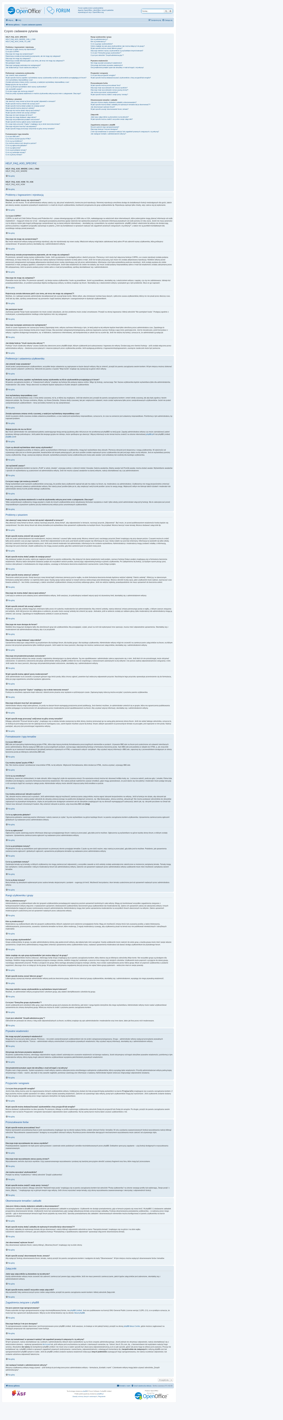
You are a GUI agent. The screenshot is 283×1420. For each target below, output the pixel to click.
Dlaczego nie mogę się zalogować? (18, 58)
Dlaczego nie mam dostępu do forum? (19, 115)
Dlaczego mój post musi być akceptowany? (21, 126)
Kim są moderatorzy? (98, 41)
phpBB (85, 1391)
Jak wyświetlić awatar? (14, 89)
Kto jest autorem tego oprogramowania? (105, 127)
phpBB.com (10, 437)
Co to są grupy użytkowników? (102, 44)
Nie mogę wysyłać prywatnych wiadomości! (106, 63)
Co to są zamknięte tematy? (16, 152)
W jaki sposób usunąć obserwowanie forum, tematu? (109, 109)
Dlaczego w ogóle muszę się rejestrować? (21, 49)
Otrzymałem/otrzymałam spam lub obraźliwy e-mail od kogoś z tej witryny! (117, 67)
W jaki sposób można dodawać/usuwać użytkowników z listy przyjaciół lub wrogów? (121, 78)
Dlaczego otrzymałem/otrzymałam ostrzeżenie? (23, 119)
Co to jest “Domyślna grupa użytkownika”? (106, 53)
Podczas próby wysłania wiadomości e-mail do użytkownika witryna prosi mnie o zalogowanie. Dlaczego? (43, 93)
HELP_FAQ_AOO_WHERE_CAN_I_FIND (21, 39)
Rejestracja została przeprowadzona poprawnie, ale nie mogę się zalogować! (33, 56)
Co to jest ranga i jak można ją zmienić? (20, 91)
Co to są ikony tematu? (14, 154)
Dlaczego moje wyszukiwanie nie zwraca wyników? (109, 88)
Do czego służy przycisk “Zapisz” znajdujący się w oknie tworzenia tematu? (33, 124)
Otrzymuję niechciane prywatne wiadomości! (107, 65)
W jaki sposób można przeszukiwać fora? (106, 85)
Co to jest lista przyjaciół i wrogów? (103, 75)
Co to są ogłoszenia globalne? (16, 145)
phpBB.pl (149, 434)
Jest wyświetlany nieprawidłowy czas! (19, 80)
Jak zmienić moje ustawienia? (16, 75)
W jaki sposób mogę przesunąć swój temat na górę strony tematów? (30, 129)
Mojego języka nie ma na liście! (17, 84)
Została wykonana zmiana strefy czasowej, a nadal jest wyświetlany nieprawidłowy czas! (37, 82)
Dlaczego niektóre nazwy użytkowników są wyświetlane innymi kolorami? (117, 51)
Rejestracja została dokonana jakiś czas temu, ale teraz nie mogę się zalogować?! (35, 61)
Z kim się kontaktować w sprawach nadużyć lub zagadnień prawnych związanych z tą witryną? (125, 131)
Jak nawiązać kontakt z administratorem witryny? (108, 134)
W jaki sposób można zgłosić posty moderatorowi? (24, 122)
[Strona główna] (41, 10)
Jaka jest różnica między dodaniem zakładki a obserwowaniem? (113, 102)
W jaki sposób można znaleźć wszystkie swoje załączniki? (112, 119)
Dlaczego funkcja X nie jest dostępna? (104, 129)
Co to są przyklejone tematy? (16, 150)
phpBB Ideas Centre (132, 1326)
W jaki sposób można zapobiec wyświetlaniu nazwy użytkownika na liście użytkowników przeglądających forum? (46, 78)
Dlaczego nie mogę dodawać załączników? (21, 117)
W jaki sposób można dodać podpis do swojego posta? (25, 106)
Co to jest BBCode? (13, 136)
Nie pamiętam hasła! (13, 63)
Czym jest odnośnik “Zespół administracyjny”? (107, 55)
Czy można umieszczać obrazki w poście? (21, 143)
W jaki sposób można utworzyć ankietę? (20, 108)
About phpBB (79, 1313)
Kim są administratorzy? (99, 39)
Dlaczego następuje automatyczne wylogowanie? (23, 65)
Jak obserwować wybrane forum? (103, 107)
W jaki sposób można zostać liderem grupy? (106, 48)
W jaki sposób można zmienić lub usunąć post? (23, 104)
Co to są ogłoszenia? (13, 148)
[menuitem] (18, 20)
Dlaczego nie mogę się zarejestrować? (19, 54)
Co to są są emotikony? (14, 141)
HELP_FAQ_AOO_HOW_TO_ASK (18, 41)
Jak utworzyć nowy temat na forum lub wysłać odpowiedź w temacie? (30, 101)
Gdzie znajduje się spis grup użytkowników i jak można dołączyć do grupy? (118, 46)
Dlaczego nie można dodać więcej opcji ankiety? (23, 110)
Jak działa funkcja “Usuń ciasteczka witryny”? (22, 67)
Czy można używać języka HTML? (18, 139)
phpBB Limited (76, 1310)
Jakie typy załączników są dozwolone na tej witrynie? (110, 117)
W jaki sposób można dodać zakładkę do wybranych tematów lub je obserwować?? (120, 104)
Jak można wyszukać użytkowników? (104, 92)
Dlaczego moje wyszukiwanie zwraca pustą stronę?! (109, 90)
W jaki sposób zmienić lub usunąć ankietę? (21, 113)
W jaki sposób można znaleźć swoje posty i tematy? (109, 94)
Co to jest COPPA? (12, 51)
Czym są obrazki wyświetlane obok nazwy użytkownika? (26, 87)
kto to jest (46, 1344)
